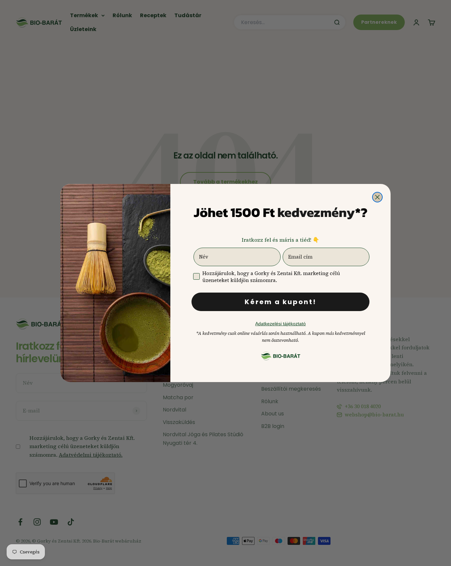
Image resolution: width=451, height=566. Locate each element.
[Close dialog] (377, 197)
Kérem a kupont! (280, 301)
